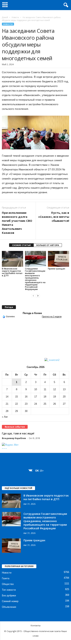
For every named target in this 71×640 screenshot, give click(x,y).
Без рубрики (9, 595)
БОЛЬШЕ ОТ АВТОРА (47, 245)
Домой (5, 17)
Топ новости (9, 589)
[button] (65, 5)
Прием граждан (56, 268)
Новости (15, 17)
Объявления (9, 607)
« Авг (5, 416)
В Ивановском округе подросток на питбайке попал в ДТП (12, 272)
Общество (8, 584)
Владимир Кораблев (14, 438)
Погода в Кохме (32, 313)
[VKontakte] (31, 470)
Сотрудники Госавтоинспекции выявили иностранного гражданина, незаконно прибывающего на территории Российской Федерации (35, 279)
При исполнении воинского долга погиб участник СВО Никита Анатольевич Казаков (17, 223)
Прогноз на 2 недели (52, 316)
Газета (5, 578)
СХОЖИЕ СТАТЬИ (21, 245)
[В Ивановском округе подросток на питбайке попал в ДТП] (12, 259)
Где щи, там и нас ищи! (18, 433)
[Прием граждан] (58, 259)
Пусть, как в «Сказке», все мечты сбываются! (53, 217)
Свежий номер (10, 601)
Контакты (36, 625)
